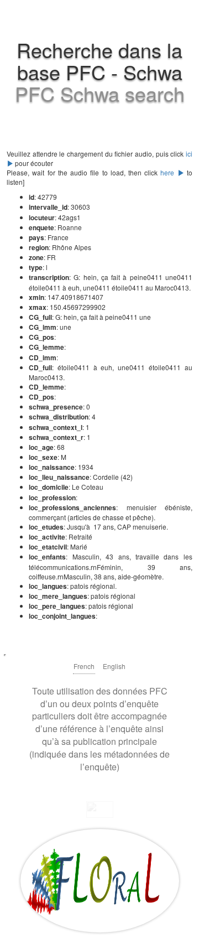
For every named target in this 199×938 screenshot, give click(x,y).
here (168, 172)
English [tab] (114, 666)
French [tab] (84, 666)
